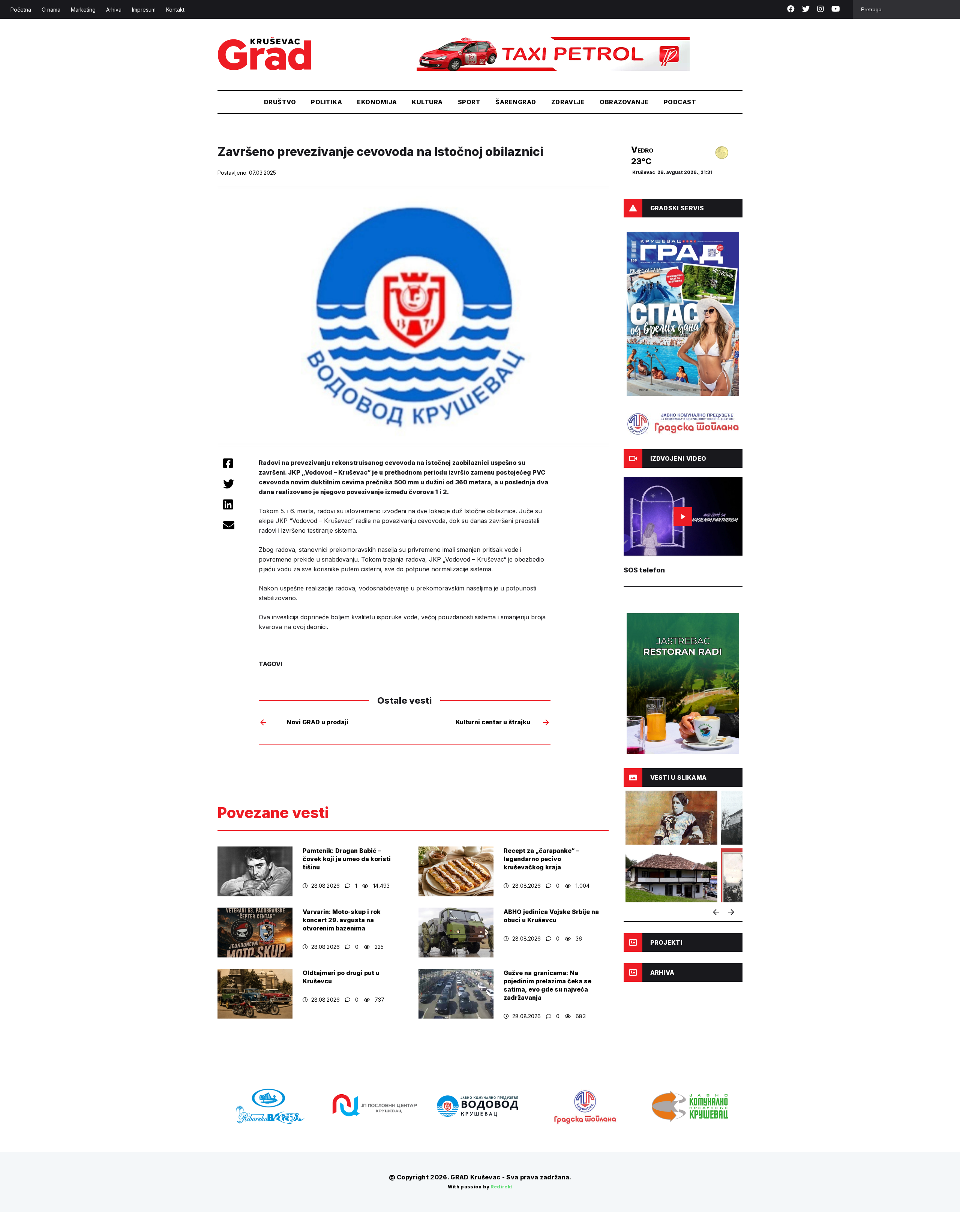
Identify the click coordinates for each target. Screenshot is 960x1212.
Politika (326, 102)
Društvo (280, 102)
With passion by (480, 1187)
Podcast (680, 102)
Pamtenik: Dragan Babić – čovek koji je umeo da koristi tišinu (347, 859)
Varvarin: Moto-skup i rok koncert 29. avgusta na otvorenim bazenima (342, 920)
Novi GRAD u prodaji (317, 722)
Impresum (144, 9)
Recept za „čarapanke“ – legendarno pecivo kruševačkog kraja (541, 859)
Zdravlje (568, 102)
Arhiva (114, 9)
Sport (469, 102)
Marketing (83, 9)
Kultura (427, 102)
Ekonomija (377, 102)
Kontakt (175, 9)
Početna (20, 9)
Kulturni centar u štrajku (493, 722)
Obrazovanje (624, 102)
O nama (51, 9)
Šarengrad (515, 102)
